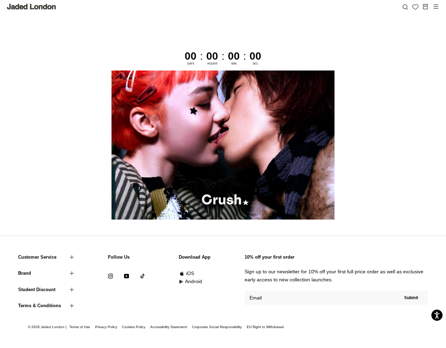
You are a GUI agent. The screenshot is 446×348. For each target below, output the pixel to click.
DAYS (190, 63)
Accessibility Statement (168, 327)
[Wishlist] (415, 7)
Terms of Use (79, 327)
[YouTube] (126, 276)
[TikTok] (142, 276)
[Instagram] (110, 276)
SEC (255, 63)
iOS (190, 273)
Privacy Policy (106, 327)
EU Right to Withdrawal (265, 327)
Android (193, 281)
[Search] (405, 6)
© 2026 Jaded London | (48, 327)
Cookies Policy (133, 327)
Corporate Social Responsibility (217, 327)
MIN (234, 63)
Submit (411, 297)
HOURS (212, 63)
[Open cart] (425, 6)
